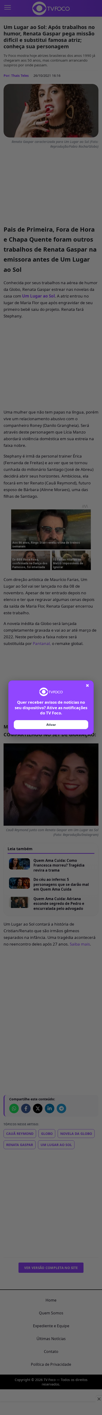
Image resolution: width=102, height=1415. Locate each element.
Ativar (51, 725)
